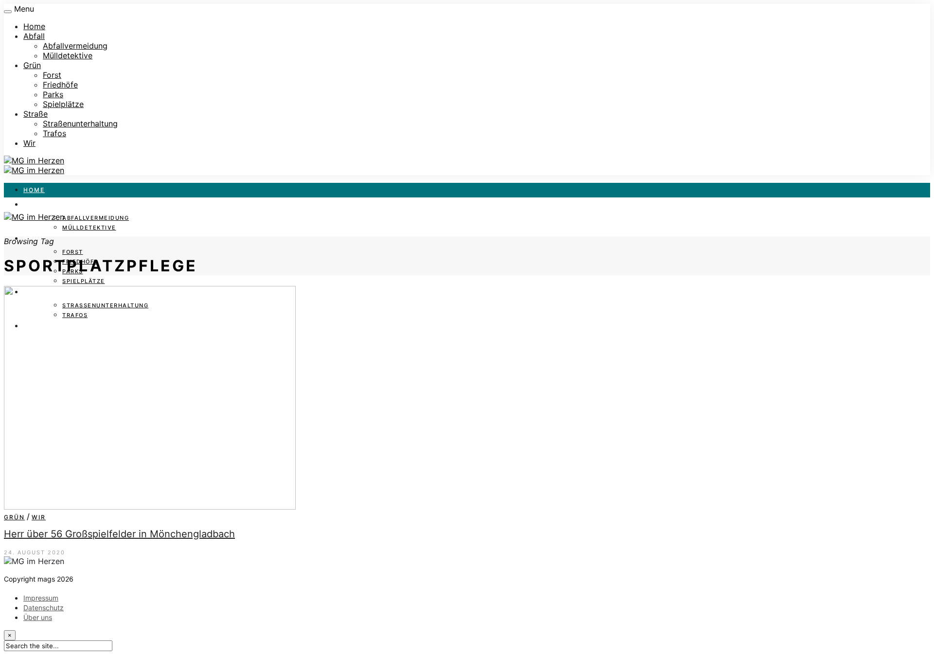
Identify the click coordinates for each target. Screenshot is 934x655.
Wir (29, 143)
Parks (53, 94)
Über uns (37, 617)
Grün (32, 65)
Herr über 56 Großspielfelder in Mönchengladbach (119, 534)
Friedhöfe (60, 84)
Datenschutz (43, 607)
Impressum (40, 598)
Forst (52, 75)
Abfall (34, 36)
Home (34, 26)
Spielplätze (63, 104)
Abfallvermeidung (75, 46)
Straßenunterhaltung (80, 123)
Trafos (54, 133)
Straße (35, 114)
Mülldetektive (67, 55)
